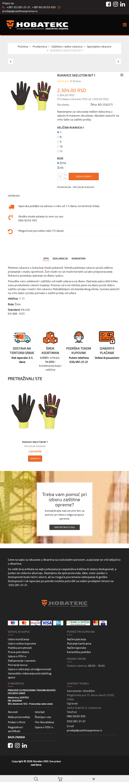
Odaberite (35, 458)
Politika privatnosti (20, 647)
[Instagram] (17, 745)
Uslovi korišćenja (18, 639)
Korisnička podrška (79, 652)
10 (61, 146)
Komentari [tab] (79, 258)
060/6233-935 (76, 716)
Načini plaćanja (76, 639)
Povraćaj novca (17, 665)
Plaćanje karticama (79, 643)
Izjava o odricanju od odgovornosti (29, 669)
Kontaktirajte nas (64, 527)
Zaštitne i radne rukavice (67, 46)
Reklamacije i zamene (22, 660)
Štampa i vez (43, 717)
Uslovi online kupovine (22, 643)
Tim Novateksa (44, 722)
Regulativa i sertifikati (15, 729)
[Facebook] (10, 745)
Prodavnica (40, 46)
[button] (121, 74)
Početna (23, 46)
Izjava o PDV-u (17, 656)
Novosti (13, 712)
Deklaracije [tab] (60, 258)
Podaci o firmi (16, 722)
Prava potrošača (18, 652)
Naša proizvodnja (19, 717)
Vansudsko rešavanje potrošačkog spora (29, 675)
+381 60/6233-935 (44, 7)
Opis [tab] (46, 258)
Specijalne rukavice (99, 46)
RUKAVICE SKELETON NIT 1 (35, 442)
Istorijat (40, 712)
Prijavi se (8, 3)
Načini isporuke (76, 647)
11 (61, 151)
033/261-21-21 (18, 585)
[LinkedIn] (24, 745)
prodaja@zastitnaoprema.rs (19, 11)
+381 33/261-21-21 (18, 7)
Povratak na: (75, 187)
